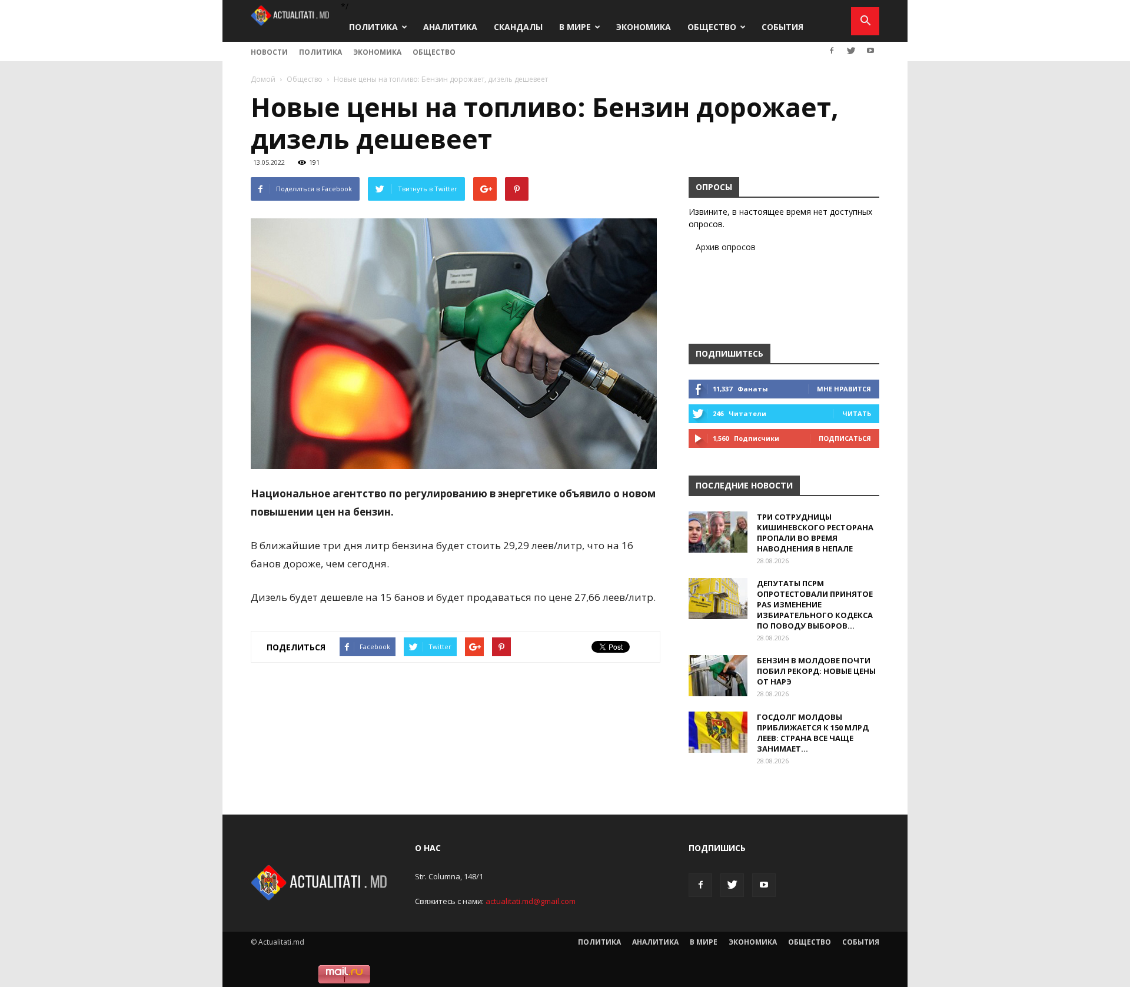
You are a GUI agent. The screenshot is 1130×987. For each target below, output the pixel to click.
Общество (711, 26)
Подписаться (845, 438)
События (782, 26)
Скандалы (518, 26)
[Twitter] (851, 50)
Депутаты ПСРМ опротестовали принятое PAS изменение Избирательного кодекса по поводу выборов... (815, 604)
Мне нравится (844, 388)
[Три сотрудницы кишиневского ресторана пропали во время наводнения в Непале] (718, 532)
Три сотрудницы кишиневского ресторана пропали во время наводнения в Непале (815, 532)
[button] (865, 21)
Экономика (643, 26)
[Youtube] (870, 50)
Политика (373, 26)
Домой (263, 79)
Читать (856, 413)
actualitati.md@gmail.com (531, 901)
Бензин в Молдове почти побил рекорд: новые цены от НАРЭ (816, 671)
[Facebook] (831, 50)
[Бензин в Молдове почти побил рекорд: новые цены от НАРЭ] (718, 675)
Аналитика (450, 26)
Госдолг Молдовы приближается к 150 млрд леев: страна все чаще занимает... (813, 733)
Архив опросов (726, 246)
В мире (575, 26)
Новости (269, 52)
